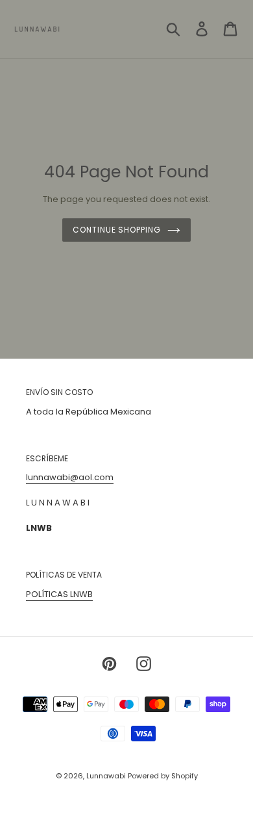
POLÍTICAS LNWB (59, 594)
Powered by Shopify (163, 776)
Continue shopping (117, 229)
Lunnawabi (107, 776)
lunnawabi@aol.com (70, 477)
